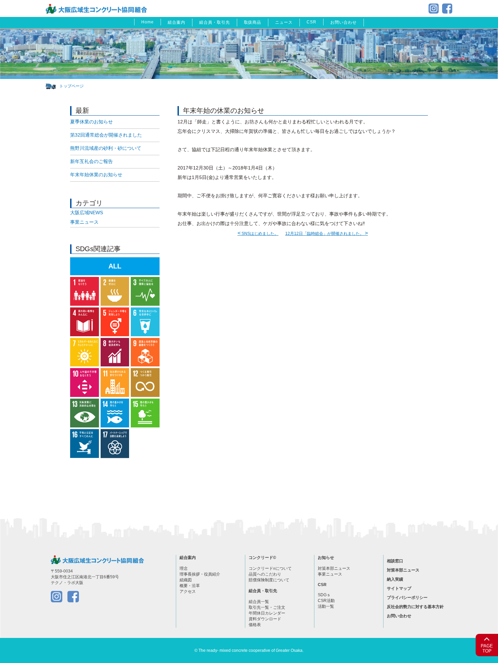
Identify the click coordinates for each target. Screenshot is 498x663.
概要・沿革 (190, 585)
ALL (114, 266)
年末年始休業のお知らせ (96, 174)
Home (147, 22)
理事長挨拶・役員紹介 (200, 574)
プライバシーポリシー (407, 597)
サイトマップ (399, 588)
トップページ (71, 86)
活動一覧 (326, 606)
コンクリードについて (270, 568)
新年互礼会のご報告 (91, 161)
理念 (184, 568)
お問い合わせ (343, 22)
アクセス (188, 591)
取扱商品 (253, 22)
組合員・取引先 (214, 22)
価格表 (255, 624)
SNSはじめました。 (257, 233)
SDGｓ (324, 594)
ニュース (284, 22)
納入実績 (395, 579)
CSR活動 (326, 600)
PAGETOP (487, 648)
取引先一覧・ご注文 (267, 607)
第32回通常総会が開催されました (106, 135)
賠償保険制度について (269, 580)
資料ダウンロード (265, 619)
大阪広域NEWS (86, 212)
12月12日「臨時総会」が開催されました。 (326, 233)
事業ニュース (84, 222)
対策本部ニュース (334, 568)
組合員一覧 (259, 601)
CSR (311, 22)
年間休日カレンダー (267, 613)
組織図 (186, 580)
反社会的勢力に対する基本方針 (415, 606)
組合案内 (176, 22)
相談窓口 (395, 561)
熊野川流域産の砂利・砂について (105, 148)
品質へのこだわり (265, 574)
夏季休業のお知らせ (91, 121)
